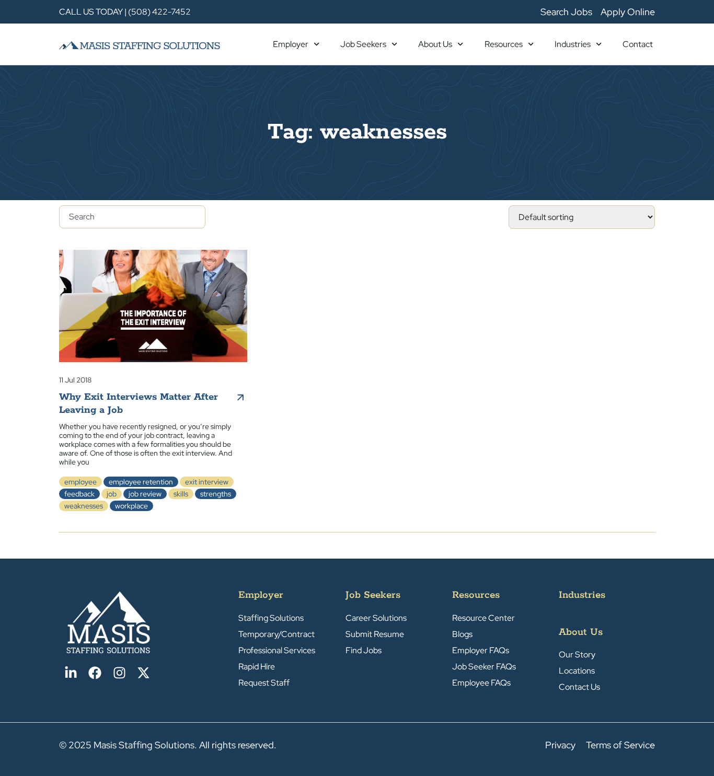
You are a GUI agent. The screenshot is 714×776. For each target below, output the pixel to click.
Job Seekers (363, 44)
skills (181, 494)
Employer (290, 44)
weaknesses (83, 506)
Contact (638, 44)
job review (145, 494)
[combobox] (132, 216)
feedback (79, 494)
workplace (131, 506)
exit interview (206, 482)
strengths (215, 494)
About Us (435, 44)
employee (80, 482)
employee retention (141, 482)
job (112, 494)
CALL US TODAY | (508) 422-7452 (125, 11)
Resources (504, 44)
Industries (573, 44)
